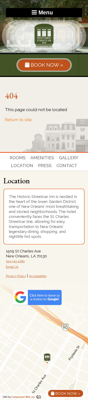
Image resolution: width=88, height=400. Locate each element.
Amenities (42, 157)
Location (22, 165)
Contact (66, 165)
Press (45, 165)
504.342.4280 (15, 261)
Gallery (68, 157)
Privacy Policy (16, 276)
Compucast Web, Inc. (23, 397)
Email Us (12, 267)
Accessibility (38, 276)
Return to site (18, 119)
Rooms (18, 157)
